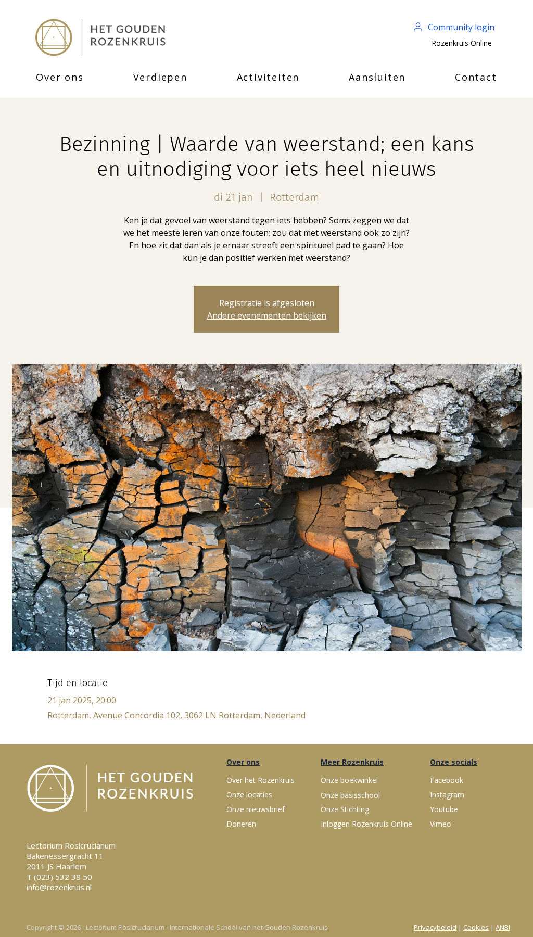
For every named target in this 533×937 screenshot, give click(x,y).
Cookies (476, 927)
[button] (59, 77)
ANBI (503, 927)
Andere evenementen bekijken (266, 315)
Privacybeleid (435, 927)
